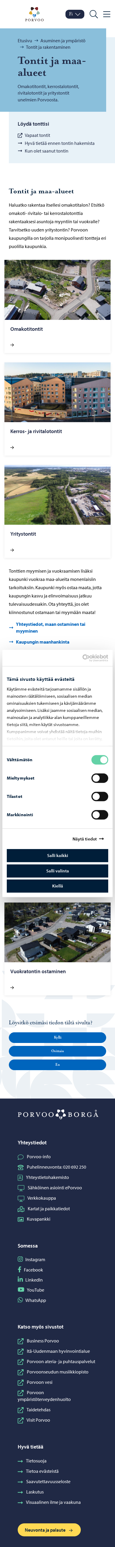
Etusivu (25, 40)
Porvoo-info (39, 1156)
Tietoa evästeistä (42, 1471)
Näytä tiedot (85, 839)
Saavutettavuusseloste (48, 1481)
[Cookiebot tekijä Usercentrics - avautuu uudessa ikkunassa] (87, 658)
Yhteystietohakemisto (47, 1177)
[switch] (99, 778)
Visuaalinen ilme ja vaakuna (53, 1502)
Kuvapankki (38, 1219)
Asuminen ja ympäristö (63, 40)
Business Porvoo (43, 1341)
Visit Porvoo (38, 1420)
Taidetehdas (38, 1409)
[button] (57, 1037)
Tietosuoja (36, 1461)
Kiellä (57, 886)
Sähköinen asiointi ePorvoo (55, 1187)
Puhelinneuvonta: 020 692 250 (56, 1167)
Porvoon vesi (39, 1382)
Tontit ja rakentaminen (48, 47)
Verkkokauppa (41, 1198)
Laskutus (35, 1492)
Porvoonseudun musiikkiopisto (57, 1372)
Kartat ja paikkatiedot (49, 1208)
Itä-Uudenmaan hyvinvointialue (58, 1351)
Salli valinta (57, 871)
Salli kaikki (57, 855)
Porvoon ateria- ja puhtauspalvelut (61, 1361)
